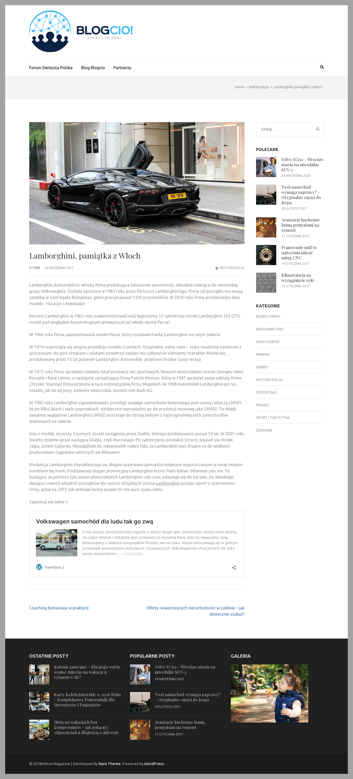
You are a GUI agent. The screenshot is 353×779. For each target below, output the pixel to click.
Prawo (262, 405)
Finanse (263, 354)
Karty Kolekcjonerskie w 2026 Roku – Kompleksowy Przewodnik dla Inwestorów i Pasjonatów (87, 700)
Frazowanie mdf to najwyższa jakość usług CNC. (299, 252)
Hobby (262, 367)
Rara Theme (109, 763)
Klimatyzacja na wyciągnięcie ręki (297, 277)
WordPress (154, 763)
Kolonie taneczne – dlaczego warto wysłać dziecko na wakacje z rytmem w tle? (87, 672)
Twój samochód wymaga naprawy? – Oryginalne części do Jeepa (301, 194)
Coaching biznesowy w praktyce (59, 608)
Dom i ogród (268, 342)
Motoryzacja (232, 267)
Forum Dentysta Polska (51, 67)
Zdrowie (264, 430)
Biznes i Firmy (268, 316)
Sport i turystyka (273, 418)
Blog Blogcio (93, 67)
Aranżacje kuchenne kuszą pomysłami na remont (300, 225)
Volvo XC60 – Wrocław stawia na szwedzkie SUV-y (302, 164)
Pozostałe (266, 392)
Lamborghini (168, 483)
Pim (37, 267)
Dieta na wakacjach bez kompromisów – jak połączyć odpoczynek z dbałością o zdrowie (86, 727)
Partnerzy (122, 67)
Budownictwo (269, 329)
